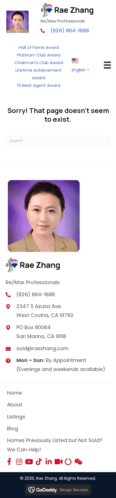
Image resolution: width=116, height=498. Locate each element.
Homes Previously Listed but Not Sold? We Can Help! (54, 445)
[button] (9, 461)
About (14, 404)
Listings (16, 416)
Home (14, 392)
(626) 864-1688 (69, 30)
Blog (12, 428)
